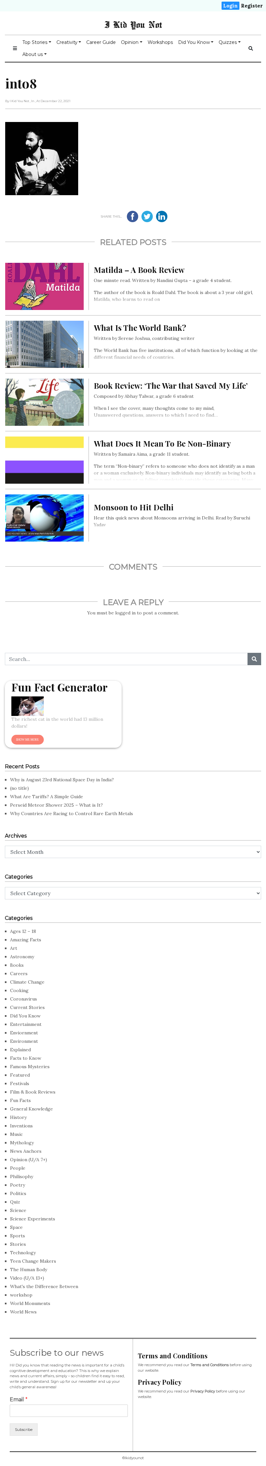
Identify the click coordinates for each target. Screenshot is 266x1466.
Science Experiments (32, 1219)
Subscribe (23, 1429)
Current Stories (27, 1007)
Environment (24, 1041)
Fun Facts (20, 1100)
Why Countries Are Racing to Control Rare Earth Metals (71, 813)
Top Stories (34, 42)
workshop (21, 1295)
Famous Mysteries (30, 1066)
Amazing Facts (25, 940)
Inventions (21, 1126)
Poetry (17, 1185)
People (17, 1168)
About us (32, 54)
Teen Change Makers (33, 1261)
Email (19, 1399)
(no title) (19, 788)
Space (16, 1227)
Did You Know (194, 42)
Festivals (19, 1083)
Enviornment (24, 1033)
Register (252, 6)
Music (16, 1134)
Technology (23, 1253)
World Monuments (30, 1303)
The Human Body (28, 1269)
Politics (18, 1193)
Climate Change (27, 982)
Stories (18, 1244)
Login (230, 6)
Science (18, 1210)
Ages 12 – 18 (23, 931)
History (18, 1117)
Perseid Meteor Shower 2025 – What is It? (56, 805)
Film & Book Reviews (32, 1092)
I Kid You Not (133, 24)
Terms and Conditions (209, 1365)
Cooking (19, 990)
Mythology (22, 1143)
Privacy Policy (202, 1391)
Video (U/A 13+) (27, 1278)
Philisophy (21, 1176)
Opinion (130, 42)
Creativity (67, 42)
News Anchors (26, 1151)
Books (17, 965)
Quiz (15, 1202)
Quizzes (228, 42)
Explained (20, 1050)
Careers (19, 973)
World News (23, 1312)
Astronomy (22, 957)
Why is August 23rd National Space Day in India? (62, 780)
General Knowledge (31, 1109)
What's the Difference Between (44, 1286)
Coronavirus (23, 999)
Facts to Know (25, 1058)
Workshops (160, 42)
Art (13, 948)
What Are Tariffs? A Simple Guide (46, 797)
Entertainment (26, 1024)
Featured (20, 1075)
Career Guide (101, 42)
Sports (17, 1236)
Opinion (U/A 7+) (28, 1160)
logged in (125, 613)
